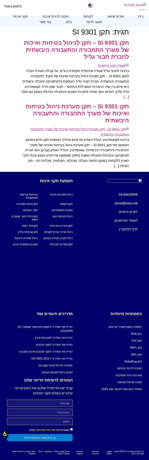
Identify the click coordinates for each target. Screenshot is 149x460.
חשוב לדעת (94, 22)
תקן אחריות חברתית (61, 225)
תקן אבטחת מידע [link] (28, 231)
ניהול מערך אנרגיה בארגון (58, 238)
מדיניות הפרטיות (45, 429)
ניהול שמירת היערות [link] (26, 238)
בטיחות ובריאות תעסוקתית (29, 196)
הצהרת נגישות (79, 452)
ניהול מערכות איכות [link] (61, 194)
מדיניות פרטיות (95, 452)
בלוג (69, 22)
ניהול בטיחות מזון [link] (63, 216)
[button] (25, 6)
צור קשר (45, 22)
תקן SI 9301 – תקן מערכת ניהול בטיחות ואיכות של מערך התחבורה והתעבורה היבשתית (77, 113)
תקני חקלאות (30, 210)
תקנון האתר (109, 452)
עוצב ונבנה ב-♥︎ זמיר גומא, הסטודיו (23, 452)
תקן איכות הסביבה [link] (27, 203)
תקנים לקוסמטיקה (62, 210)
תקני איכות (20, 16)
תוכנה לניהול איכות (56, 16)
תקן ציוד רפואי (30, 225)
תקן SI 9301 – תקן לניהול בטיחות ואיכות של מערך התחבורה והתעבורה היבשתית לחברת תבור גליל (76, 49)
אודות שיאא (116, 16)
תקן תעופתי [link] (66, 203)
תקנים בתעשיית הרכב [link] (25, 244)
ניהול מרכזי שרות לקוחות (58, 231)
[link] (132, 6)
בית (140, 16)
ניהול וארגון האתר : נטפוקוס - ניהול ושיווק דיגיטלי (54, 452)
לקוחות (88, 16)
